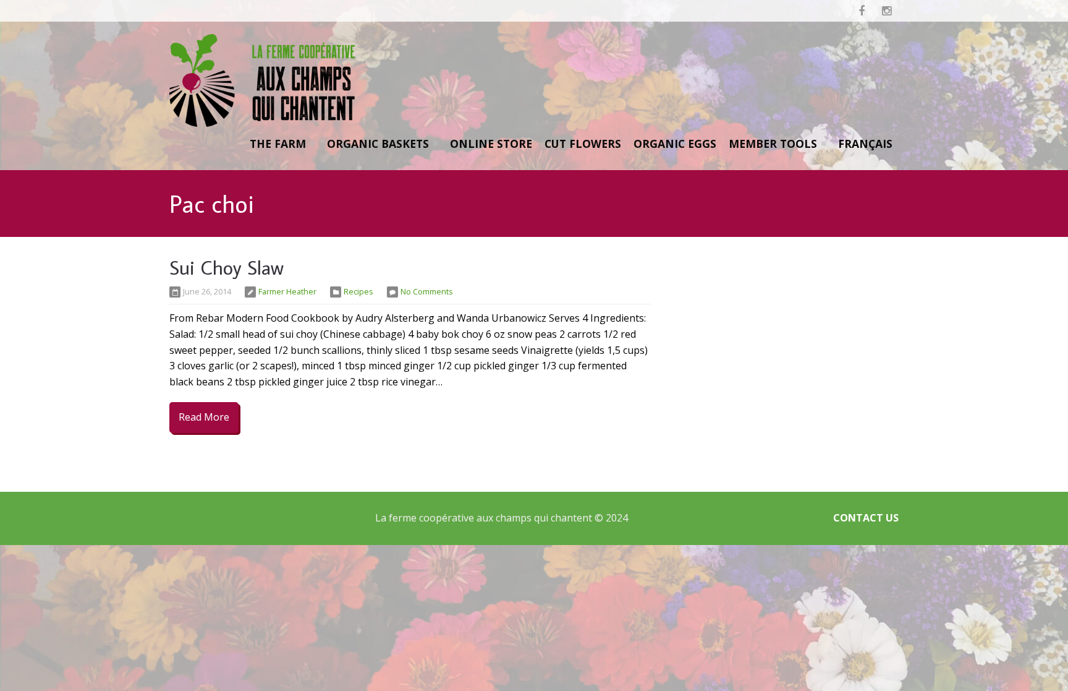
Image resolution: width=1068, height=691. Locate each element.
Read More (204, 417)
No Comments (426, 291)
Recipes (358, 291)
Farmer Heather (287, 291)
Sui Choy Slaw (226, 267)
